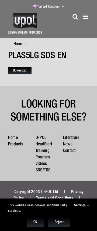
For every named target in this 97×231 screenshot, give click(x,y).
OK (35, 222)
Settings (80, 205)
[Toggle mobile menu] (86, 16)
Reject (59, 222)
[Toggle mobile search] (75, 16)
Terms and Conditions (54, 198)
